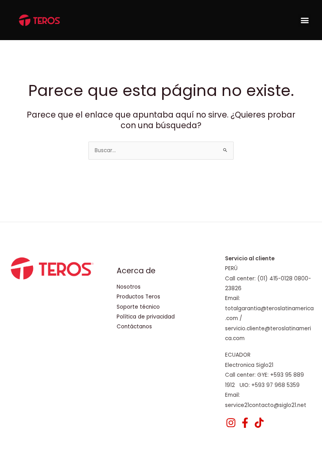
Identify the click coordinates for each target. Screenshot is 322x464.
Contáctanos (134, 326)
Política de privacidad (146, 316)
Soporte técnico (138, 307)
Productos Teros (138, 296)
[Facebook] (245, 423)
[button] (304, 20)
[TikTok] (259, 423)
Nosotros (129, 287)
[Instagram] (231, 423)
